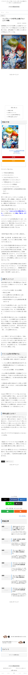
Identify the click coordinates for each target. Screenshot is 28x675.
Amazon (13, 160)
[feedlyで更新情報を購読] (7, 511)
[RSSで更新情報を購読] (20, 511)
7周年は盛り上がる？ (13, 116)
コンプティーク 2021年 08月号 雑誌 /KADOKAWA (16, 151)
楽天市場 (13, 157)
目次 (12, 107)
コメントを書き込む (14, 654)
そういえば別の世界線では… (14, 114)
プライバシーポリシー (21, 668)
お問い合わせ (14, 670)
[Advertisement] (14, 90)
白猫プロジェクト (9, 461)
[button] (18, 503)
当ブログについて (7, 668)
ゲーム (3, 461)
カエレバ (18, 153)
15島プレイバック (12, 112)
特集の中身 (10, 110)
